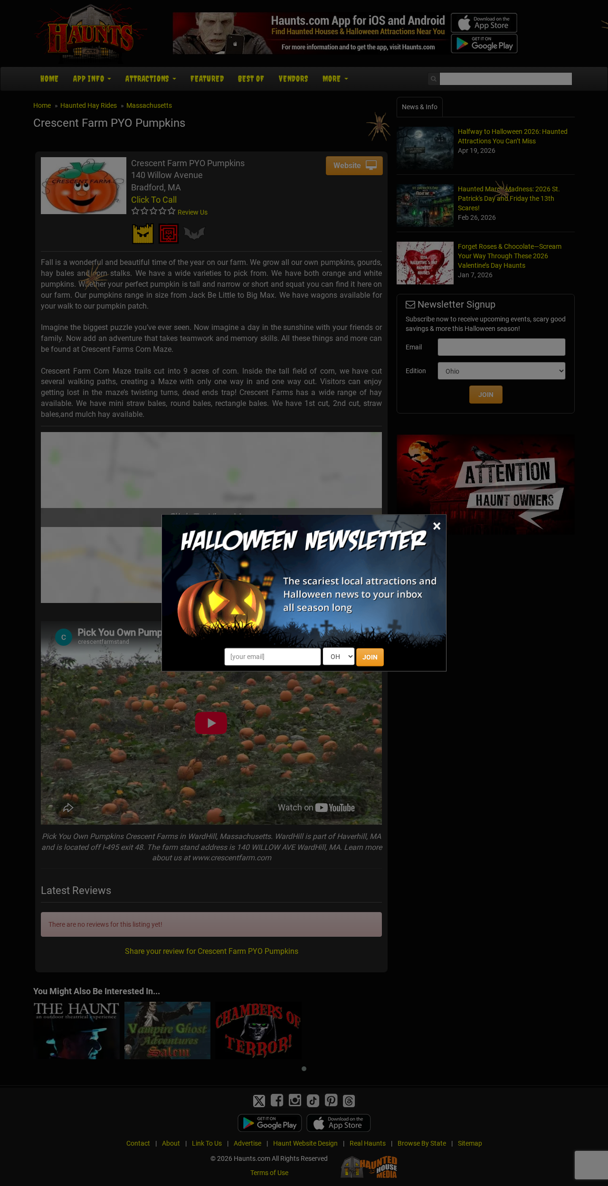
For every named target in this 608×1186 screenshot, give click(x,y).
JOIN (370, 657)
